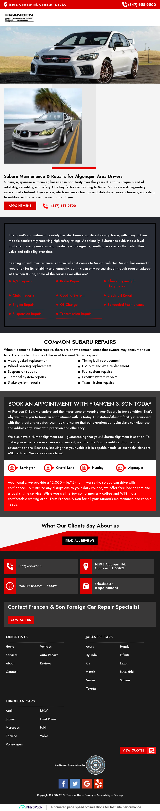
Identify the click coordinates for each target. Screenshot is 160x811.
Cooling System (72, 295)
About (10, 663)
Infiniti (124, 655)
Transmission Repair (75, 313)
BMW (44, 710)
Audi (9, 710)
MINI (43, 727)
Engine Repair (23, 304)
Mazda (90, 672)
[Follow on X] (75, 783)
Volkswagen (14, 744)
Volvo (44, 736)
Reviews (45, 663)
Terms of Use (74, 795)
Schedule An (106, 586)
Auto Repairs (49, 655)
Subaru (125, 680)
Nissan (90, 680)
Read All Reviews (80, 540)
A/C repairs (22, 281)
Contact (12, 672)
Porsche (11, 736)
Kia (88, 663)
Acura (90, 646)
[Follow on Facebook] (63, 783)
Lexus (124, 663)
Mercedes (13, 727)
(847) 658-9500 (142, 4)
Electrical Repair (120, 295)
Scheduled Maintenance (126, 304)
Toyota (91, 688)
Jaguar (10, 719)
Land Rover (48, 719)
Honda (125, 646)
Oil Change (69, 304)
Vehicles (46, 646)
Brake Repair (70, 281)
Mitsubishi (127, 672)
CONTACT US (21, 620)
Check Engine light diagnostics (122, 284)
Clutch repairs (24, 295)
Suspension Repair (27, 313)
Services (11, 655)
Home (10, 646)
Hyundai (92, 655)
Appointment (20, 205)
